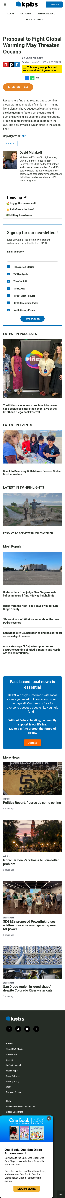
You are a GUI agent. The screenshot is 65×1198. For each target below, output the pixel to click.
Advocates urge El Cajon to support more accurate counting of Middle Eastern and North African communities (31, 650)
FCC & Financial (13, 1065)
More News (11, 757)
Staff (8, 1087)
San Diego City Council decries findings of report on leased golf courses (32, 634)
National (25, 13)
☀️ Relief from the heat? (20, 209)
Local (10, 13)
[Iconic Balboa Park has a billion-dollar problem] (32, 836)
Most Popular (13, 546)
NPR (24, 136)
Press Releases (13, 1076)
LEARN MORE (26, 1189)
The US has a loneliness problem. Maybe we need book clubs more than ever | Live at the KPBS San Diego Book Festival (30, 409)
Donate (32, 743)
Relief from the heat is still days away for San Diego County (30, 607)
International (46, 13)
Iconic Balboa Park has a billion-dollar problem (31, 862)
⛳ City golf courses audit (21, 203)
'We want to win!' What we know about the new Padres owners (31, 621)
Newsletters (11, 1054)
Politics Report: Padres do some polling (32, 803)
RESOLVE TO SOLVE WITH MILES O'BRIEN (28, 533)
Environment (8, 917)
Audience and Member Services (20, 1106)
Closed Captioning (14, 1112)
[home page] (26, 5)
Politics (6, 799)
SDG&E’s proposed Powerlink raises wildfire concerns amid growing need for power (30, 925)
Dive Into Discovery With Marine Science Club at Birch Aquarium (32, 473)
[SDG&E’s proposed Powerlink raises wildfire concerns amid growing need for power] (32, 897)
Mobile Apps (12, 1070)
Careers (9, 1060)
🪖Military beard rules (19, 215)
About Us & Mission (15, 1049)
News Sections (34, 19)
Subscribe (32, 318)
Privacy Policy (12, 1081)
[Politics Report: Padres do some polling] (32, 778)
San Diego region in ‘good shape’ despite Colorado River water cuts (27, 988)
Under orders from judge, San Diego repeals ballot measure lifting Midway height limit (29, 594)
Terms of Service (13, 1092)
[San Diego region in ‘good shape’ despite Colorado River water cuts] (32, 962)
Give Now (54, 4)
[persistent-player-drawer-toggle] (61, 1194)
